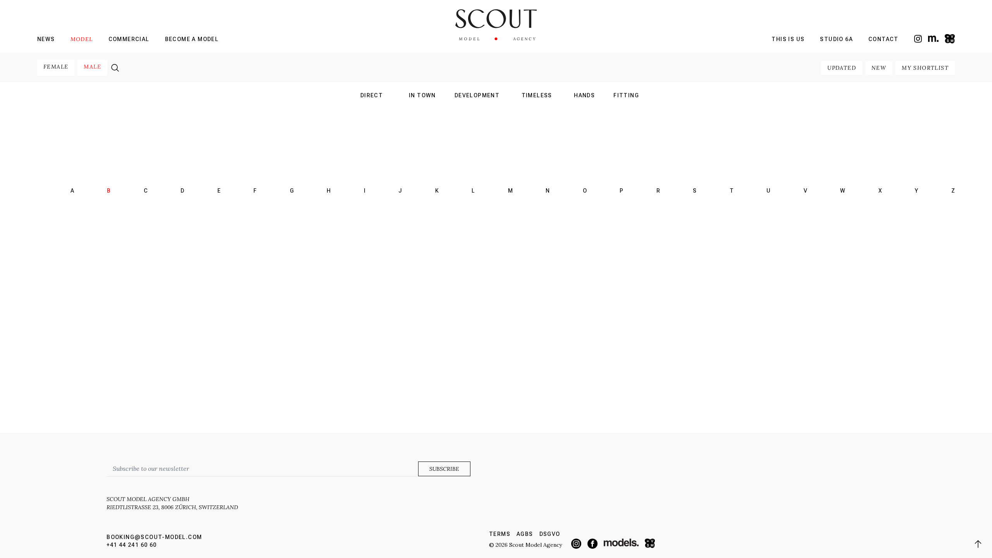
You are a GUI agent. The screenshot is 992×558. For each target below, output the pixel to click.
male (92, 66)
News (46, 39)
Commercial (129, 39)
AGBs (525, 534)
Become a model (192, 39)
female (55, 66)
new (878, 67)
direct (371, 95)
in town (422, 95)
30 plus (536, 107)
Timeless (537, 95)
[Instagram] (918, 39)
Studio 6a (836, 39)
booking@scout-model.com (154, 537)
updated (841, 67)
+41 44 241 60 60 (132, 545)
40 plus (536, 117)
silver (536, 127)
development (477, 95)
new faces (372, 117)
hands (584, 95)
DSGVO (549, 534)
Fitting (626, 95)
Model (82, 39)
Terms (499, 534)
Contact (883, 39)
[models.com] (933, 38)
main (372, 107)
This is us (788, 39)
